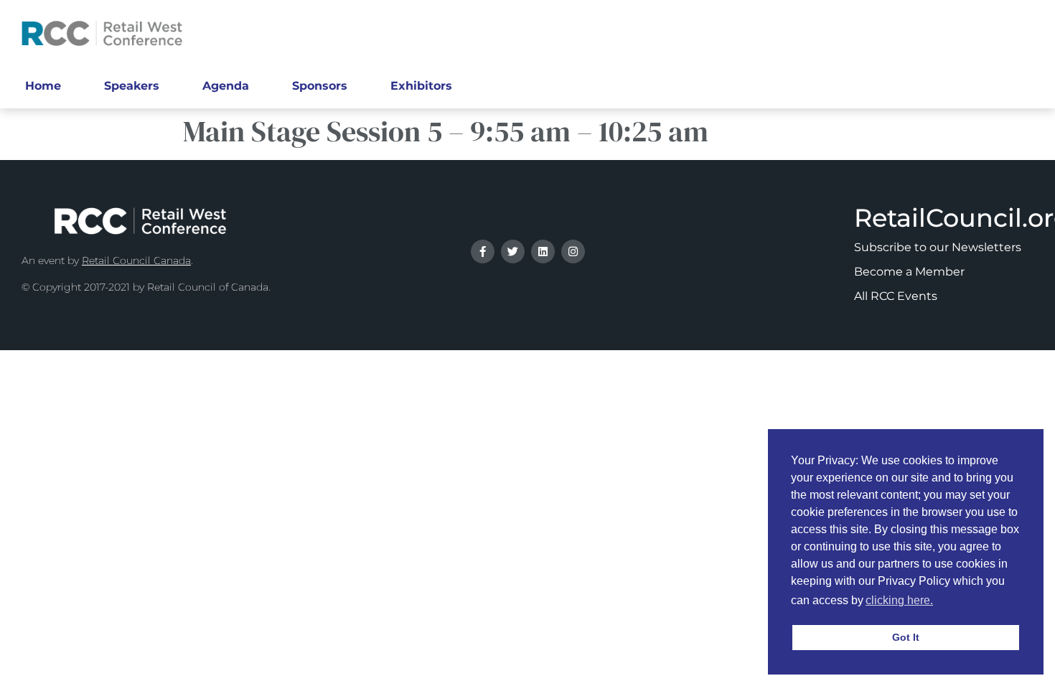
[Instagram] (573, 251)
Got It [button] (905, 637)
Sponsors (319, 86)
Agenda (225, 86)
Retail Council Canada (136, 260)
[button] (940, 602)
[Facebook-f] (482, 251)
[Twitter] (513, 251)
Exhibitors (421, 86)
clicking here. (899, 600)
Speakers (131, 86)
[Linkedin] (543, 251)
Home (43, 86)
